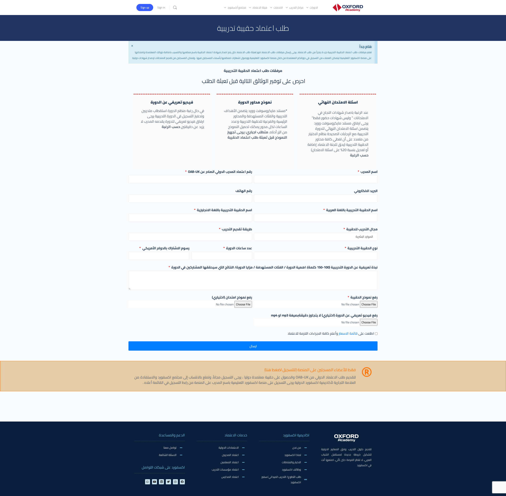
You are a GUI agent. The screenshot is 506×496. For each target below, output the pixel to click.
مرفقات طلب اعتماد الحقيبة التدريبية (253, 70)
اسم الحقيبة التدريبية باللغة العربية (351, 210)
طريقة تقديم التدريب (236, 229)
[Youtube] (154, 481)
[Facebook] (182, 481)
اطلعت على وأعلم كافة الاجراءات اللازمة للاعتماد (331, 333)
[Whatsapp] (147, 481)
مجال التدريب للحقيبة (362, 229)
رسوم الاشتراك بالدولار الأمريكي (165, 248)
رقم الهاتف (243, 191)
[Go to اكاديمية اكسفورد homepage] (348, 7)
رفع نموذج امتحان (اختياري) (232, 297)
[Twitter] (168, 481)
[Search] (175, 7)
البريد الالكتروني (366, 191)
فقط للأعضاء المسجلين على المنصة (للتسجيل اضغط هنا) (310, 369)
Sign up (145, 7)
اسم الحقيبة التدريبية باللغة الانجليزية (224, 210)
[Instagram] (175, 481)
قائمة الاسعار (348, 333)
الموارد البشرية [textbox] (364, 236)
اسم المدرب (369, 171)
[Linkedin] (161, 481)
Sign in (161, 7)
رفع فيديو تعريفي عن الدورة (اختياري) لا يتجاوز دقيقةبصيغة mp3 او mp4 (324, 315)
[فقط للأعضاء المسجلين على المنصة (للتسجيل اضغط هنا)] (367, 372)
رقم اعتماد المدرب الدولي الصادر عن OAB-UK (219, 171)
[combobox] (316, 237)
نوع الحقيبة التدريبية (362, 248)
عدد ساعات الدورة (238, 248)
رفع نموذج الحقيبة (364, 297)
